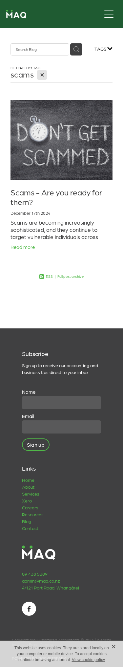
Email (28, 416)
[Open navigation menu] (109, 14)
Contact (30, 528)
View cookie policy (88, 659)
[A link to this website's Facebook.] (29, 609)
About (28, 487)
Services (30, 494)
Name (28, 391)
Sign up (36, 444)
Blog (26, 521)
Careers (30, 507)
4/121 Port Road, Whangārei (50, 587)
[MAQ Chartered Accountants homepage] (53, 14)
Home (28, 480)
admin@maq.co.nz (41, 581)
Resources (33, 514)
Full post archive (70, 276)
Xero (27, 500)
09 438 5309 (35, 574)
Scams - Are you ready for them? (56, 197)
